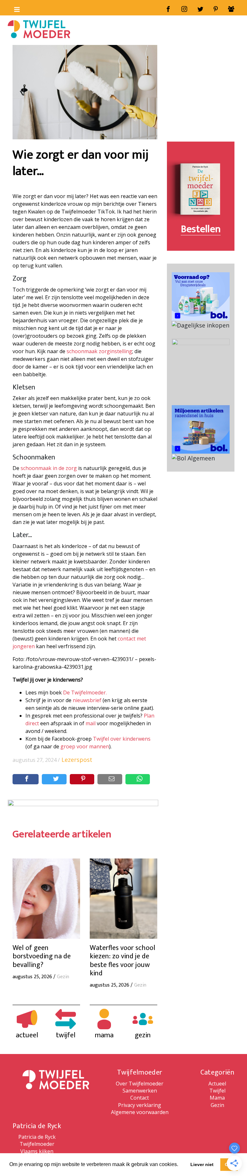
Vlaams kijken (36, 1151)
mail (91, 723)
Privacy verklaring (139, 1105)
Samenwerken (140, 1090)
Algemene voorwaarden (140, 1112)
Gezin (217, 1105)
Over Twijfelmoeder (139, 1083)
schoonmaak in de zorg (49, 468)
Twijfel (217, 1090)
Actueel (217, 1083)
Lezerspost (76, 759)
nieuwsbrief (87, 700)
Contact (139, 1097)
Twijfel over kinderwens (122, 738)
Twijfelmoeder (37, 1143)
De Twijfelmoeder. (85, 692)
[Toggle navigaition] (14, 8)
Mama (217, 1097)
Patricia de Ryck (37, 1136)
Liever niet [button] (202, 1164)
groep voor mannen (84, 746)
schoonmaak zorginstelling (99, 351)
